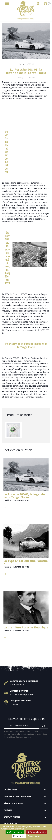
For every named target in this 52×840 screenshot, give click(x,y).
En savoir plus (10, 504)
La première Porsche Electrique (25, 627)
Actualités (31, 78)
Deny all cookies (37, 832)
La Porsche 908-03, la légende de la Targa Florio (24, 495)
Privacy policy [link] (34, 836)
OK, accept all (16, 832)
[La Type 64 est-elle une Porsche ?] (26, 541)
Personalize (19, 836)
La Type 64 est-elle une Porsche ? (25, 562)
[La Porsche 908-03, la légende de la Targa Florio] (26, 474)
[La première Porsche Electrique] (26, 608)
